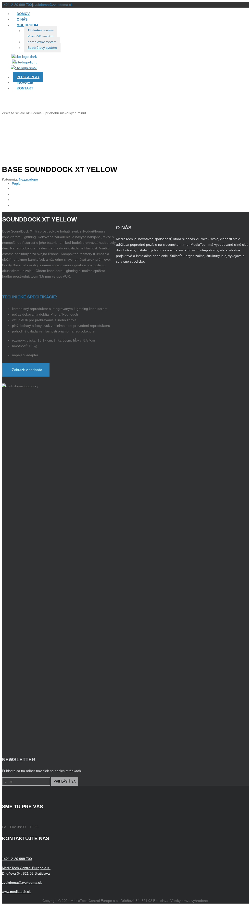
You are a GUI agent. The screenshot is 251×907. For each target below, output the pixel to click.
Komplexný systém (42, 42)
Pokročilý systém (40, 36)
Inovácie (25, 83)
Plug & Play (28, 77)
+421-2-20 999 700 (17, 5)
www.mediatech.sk (16, 892)
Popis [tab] (16, 183)
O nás (22, 19)
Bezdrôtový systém (42, 47)
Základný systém (40, 31)
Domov (23, 14)
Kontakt (25, 88)
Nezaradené (28, 179)
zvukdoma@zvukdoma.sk (53, 5)
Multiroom (27, 25)
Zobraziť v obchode (27, 370)
